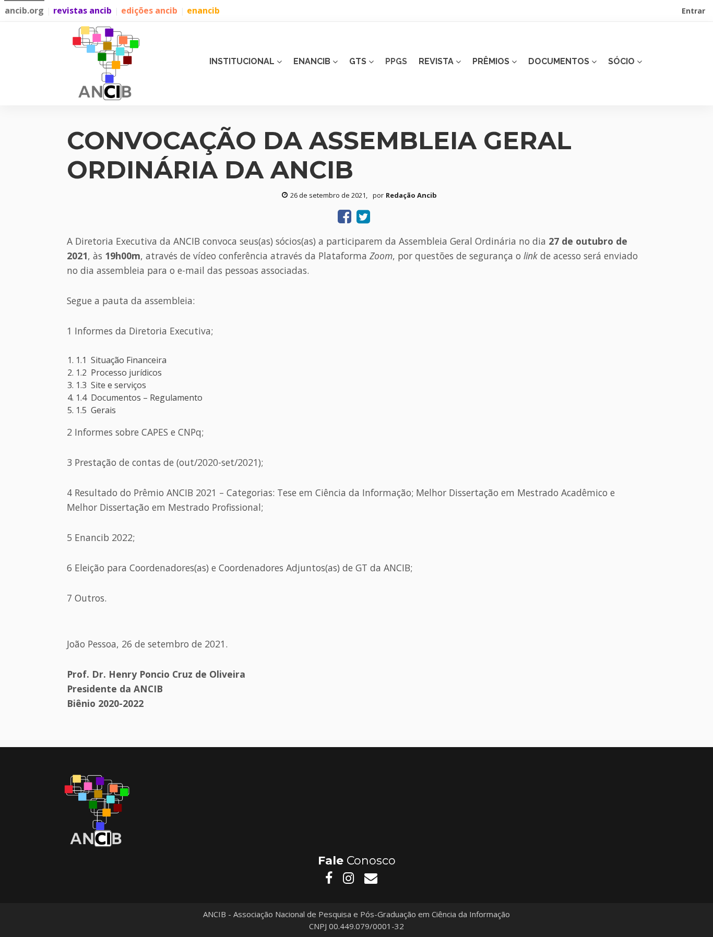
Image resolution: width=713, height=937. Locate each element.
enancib (203, 10)
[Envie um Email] (370, 878)
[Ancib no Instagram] (348, 878)
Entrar (694, 12)
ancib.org (24, 10)
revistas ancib (82, 10)
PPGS (396, 61)
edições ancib (149, 10)
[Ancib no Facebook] (328, 878)
